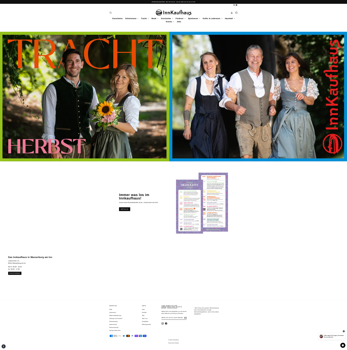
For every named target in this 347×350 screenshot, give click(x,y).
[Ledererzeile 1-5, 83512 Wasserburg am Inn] (173, 265)
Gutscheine (117, 18)
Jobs (179, 22)
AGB (110, 309)
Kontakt (144, 312)
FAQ (143, 315)
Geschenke (166, 18)
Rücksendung (113, 321)
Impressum (112, 312)
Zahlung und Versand (115, 318)
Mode (154, 18)
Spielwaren (193, 18)
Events (169, 22)
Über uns (144, 318)
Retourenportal (113, 327)
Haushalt (229, 18)
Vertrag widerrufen (115, 330)
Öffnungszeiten (146, 324)
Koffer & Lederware (212, 18)
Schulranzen (131, 18)
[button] (3, 346)
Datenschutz (113, 324)
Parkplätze (145, 321)
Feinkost (180, 18)
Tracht (144, 18)
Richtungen (14, 273)
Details (124, 209)
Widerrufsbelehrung (115, 315)
